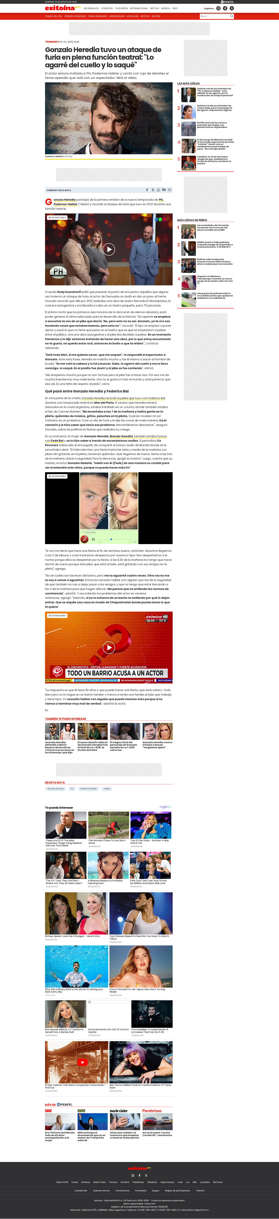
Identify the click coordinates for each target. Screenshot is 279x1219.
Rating (156, 16)
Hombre (125, 1182)
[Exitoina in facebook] (225, 8)
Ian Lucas (132, 16)
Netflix (154, 8)
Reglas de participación (177, 1190)
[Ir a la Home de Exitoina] (63, 8)
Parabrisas (138, 1182)
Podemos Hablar (89, 788)
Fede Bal (57, 441)
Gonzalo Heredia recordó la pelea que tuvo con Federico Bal (123, 398)
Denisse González (75, 16)
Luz (187, 1182)
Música (165, 8)
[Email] (169, 190)
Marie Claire (99, 1182)
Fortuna (113, 1182)
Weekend (152, 1182)
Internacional (139, 8)
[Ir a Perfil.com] (227, 2)
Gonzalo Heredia (56, 788)
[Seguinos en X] (232, 8)
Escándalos (91, 8)
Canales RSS (80, 1190)
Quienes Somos (101, 1190)
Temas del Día (53, 16)
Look (180, 1182)
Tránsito (200, 1190)
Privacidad (140, 1190)
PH (72, 788)
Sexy (175, 8)
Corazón (107, 8)
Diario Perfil (62, 1182)
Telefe (107, 788)
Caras (74, 1182)
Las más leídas (188, 84)
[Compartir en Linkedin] (164, 190)
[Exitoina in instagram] (218, 8)
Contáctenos (122, 1190)
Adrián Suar (116, 16)
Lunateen (205, 1182)
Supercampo (167, 1182)
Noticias (85, 1182)
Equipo (155, 1190)
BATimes (217, 1182)
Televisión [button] (121, 8)
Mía (195, 1182)
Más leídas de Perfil (192, 220)
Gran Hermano (97, 16)
